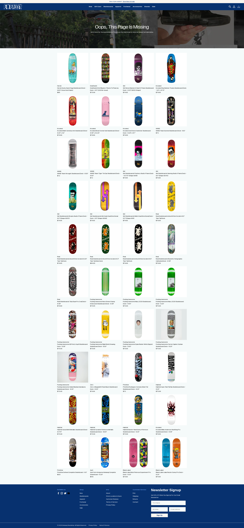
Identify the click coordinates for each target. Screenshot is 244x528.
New (90, 6)
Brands (147, 6)
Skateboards (108, 6)
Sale (153, 6)
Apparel (118, 6)
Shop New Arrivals (129, 1)
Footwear (126, 6)
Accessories (137, 6)
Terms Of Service (104, 525)
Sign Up (159, 515)
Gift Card (97, 6)
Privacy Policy (93, 525)
